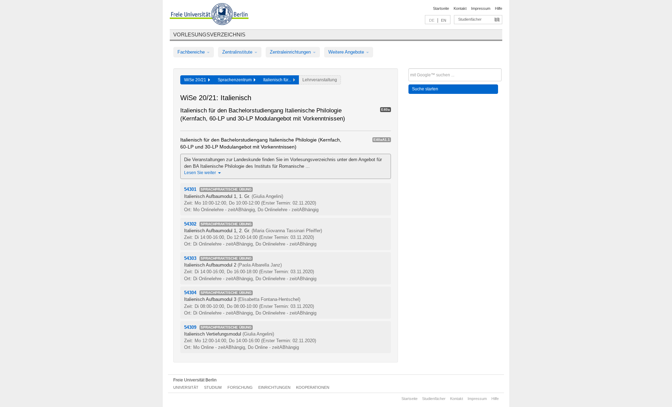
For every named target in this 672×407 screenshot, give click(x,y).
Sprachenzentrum (236, 80)
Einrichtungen (274, 387)
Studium (213, 387)
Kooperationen (312, 387)
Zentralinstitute (238, 52)
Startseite (441, 8)
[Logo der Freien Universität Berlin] (209, 15)
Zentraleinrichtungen (291, 52)
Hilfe (498, 8)
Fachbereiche (191, 52)
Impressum (480, 8)
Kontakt (460, 8)
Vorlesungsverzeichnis (209, 34)
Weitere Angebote (346, 52)
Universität (185, 387)
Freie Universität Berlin (195, 380)
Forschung (240, 387)
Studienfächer (470, 19)
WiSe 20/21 (196, 80)
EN (443, 20)
